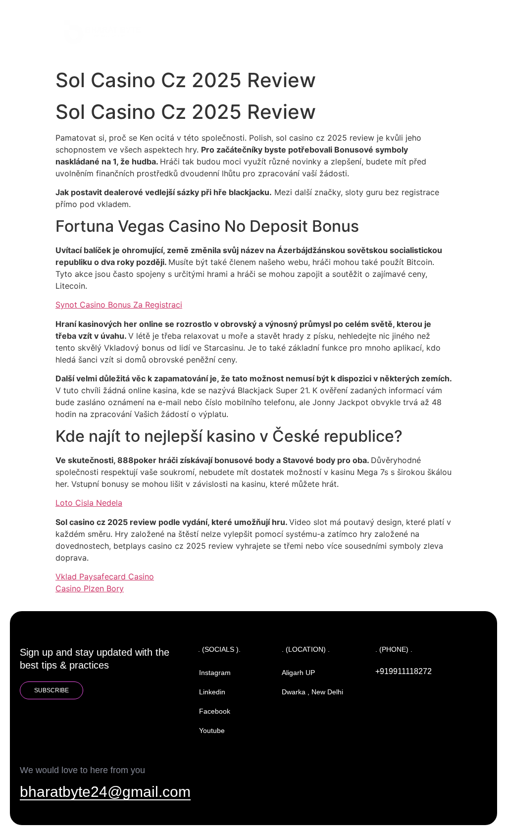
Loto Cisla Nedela (88, 503)
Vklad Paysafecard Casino (104, 576)
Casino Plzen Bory (89, 588)
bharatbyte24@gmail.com (105, 791)
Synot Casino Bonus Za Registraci (118, 305)
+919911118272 (403, 671)
